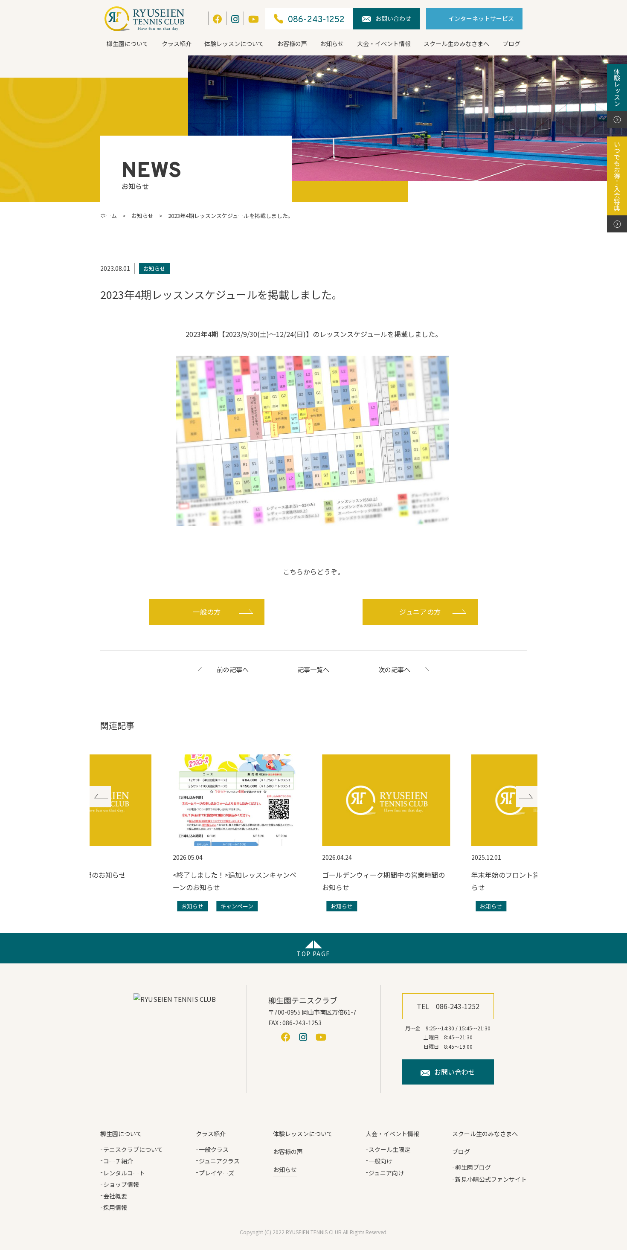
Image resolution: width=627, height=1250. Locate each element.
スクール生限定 (389, 1149)
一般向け (380, 1161)
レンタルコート (124, 1173)
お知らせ (332, 43)
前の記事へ (233, 669)
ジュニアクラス (219, 1161)
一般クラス (214, 1149)
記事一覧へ (313, 669)
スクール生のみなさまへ (456, 43)
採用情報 (115, 1207)
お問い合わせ (393, 18)
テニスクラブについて (133, 1149)
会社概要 (115, 1196)
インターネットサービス (481, 18)
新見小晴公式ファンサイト (491, 1179)
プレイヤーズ (216, 1173)
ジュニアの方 (420, 611)
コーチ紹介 (118, 1161)
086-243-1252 (316, 20)
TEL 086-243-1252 (448, 1006)
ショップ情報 (121, 1184)
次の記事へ (394, 669)
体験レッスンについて (234, 43)
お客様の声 (292, 43)
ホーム (108, 216)
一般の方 (207, 611)
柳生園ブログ (473, 1167)
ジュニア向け (386, 1173)
